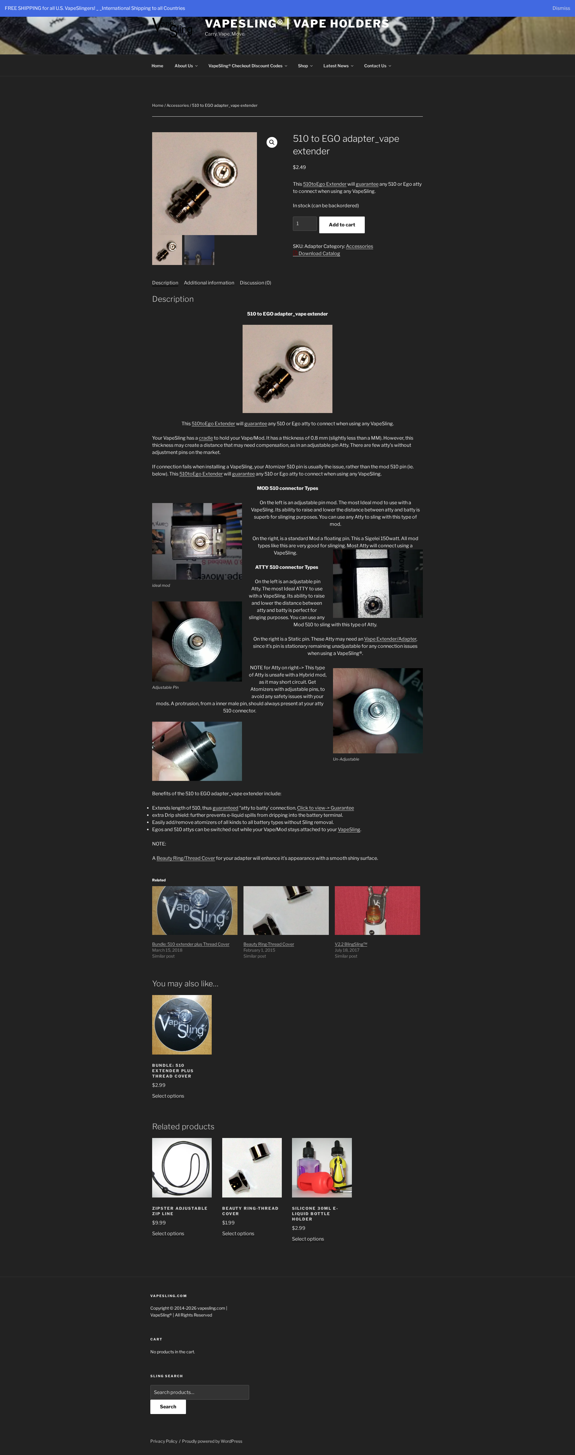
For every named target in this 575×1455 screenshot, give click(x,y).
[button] (272, 142)
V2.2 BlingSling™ (351, 944)
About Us (184, 65)
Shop (303, 65)
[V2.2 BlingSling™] (377, 910)
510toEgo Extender (324, 184)
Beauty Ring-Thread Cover (268, 944)
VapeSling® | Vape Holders (297, 23)
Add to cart (342, 225)
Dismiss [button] (561, 8)
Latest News (336, 65)
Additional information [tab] (209, 283)
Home (157, 65)
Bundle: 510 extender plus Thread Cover (190, 944)
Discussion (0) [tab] (255, 283)
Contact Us (375, 65)
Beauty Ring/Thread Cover (186, 858)
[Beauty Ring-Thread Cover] (286, 910)
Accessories (178, 105)
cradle (206, 438)
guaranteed (225, 808)
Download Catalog (319, 253)
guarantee (367, 184)
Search (168, 1407)
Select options (168, 1096)
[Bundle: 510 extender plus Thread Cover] (194, 910)
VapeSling (349, 829)
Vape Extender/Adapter (390, 639)
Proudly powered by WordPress (212, 1441)
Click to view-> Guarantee (325, 808)
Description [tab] (165, 283)
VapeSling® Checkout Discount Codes (245, 65)
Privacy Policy (163, 1441)
